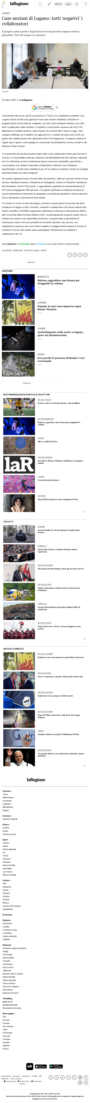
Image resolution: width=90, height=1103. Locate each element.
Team (5, 1029)
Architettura (8, 964)
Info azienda (8, 1026)
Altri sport (7, 862)
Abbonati (58, 4)
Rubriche (7, 945)
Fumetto (6, 1042)
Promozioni (7, 1033)
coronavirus (28, 250)
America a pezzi (9, 834)
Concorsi (6, 1036)
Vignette (6, 1045)
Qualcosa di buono (11, 993)
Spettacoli (7, 887)
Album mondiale (9, 875)
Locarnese (7, 801)
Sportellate (7, 868)
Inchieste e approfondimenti (14, 948)
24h (4, 1017)
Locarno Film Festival (12, 906)
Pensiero (6, 893)
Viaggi (5, 951)
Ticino (5, 794)
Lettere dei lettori (10, 936)
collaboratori (18, 250)
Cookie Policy (24, 1081)
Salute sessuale (9, 980)
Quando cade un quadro (13, 974)
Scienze (6, 896)
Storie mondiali (9, 865)
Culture (6, 880)
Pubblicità (4, 1079)
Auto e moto (8, 967)
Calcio (5, 846)
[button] (51, 1077)
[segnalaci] (49, 4)
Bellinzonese (8, 797)
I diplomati (7, 970)
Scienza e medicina (11, 986)
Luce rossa (7, 872)
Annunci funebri (15, 1079)
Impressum (26, 1076)
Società (6, 899)
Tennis (5, 856)
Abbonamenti (6, 1076)
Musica (6, 903)
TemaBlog (7, 998)
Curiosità (6, 961)
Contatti (34, 1076)
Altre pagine (9, 1013)
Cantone (7, 791)
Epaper (68, 4)
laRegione (27, 100)
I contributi (7, 933)
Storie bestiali (8, 958)
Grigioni (6, 810)
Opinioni (7, 920)
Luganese (7, 804)
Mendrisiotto (8, 807)
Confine (6, 828)
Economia (7, 915)
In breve (6, 1023)
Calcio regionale (9, 849)
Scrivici (6, 1049)
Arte (4, 883)
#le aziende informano (12, 1008)
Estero (6, 824)
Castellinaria (8, 909)
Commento (7, 923)
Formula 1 (7, 859)
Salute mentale (9, 977)
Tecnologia (7, 954)
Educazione (8, 990)
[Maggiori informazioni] (57, 108)
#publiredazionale (10, 1005)
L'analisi (6, 927)
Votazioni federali (10, 819)
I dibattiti (6, 939)
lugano (37, 250)
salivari (43, 250)
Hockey (6, 843)
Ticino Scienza (9, 983)
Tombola (6, 1039)
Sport (5, 840)
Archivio (6, 1020)
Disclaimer (16, 1076)
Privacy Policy (10, 1081)
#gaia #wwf (8, 1002)
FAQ (40, 1076)
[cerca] (40, 4)
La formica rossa (10, 930)
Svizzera (7, 816)
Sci (4, 852)
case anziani (7, 250)
